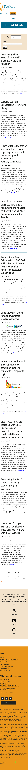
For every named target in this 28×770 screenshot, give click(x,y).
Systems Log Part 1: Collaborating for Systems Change (13, 104)
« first (8, 572)
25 (24, 574)
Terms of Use (4, 662)
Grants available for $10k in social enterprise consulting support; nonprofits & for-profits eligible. (13, 368)
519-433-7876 (4, 683)
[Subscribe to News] (1, 581)
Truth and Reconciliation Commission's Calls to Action (14, 753)
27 (13, 576)
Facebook (2, 698)
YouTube (10, 698)
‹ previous (17, 572)
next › (17, 578)
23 (13, 574)
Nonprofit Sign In (4, 13)
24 (18, 574)
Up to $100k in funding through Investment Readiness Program (12, 315)
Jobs (14, 633)
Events (14, 624)
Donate (13, 13)
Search (2, 657)
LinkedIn (6, 698)
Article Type (6, 37)
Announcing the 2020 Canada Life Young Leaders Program (11, 482)
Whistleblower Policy (6, 666)
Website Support (5, 664)
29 (24, 576)
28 (18, 576)
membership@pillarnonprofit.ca (9, 685)
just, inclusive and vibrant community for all (13, 747)
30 (6, 578)
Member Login (4, 668)
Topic (4, 41)
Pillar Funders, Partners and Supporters (12, 671)
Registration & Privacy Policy (9, 659)
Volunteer (14, 614)
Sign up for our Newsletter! (6, 692)
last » (24, 578)
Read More (21, 93)
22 (8, 574)
